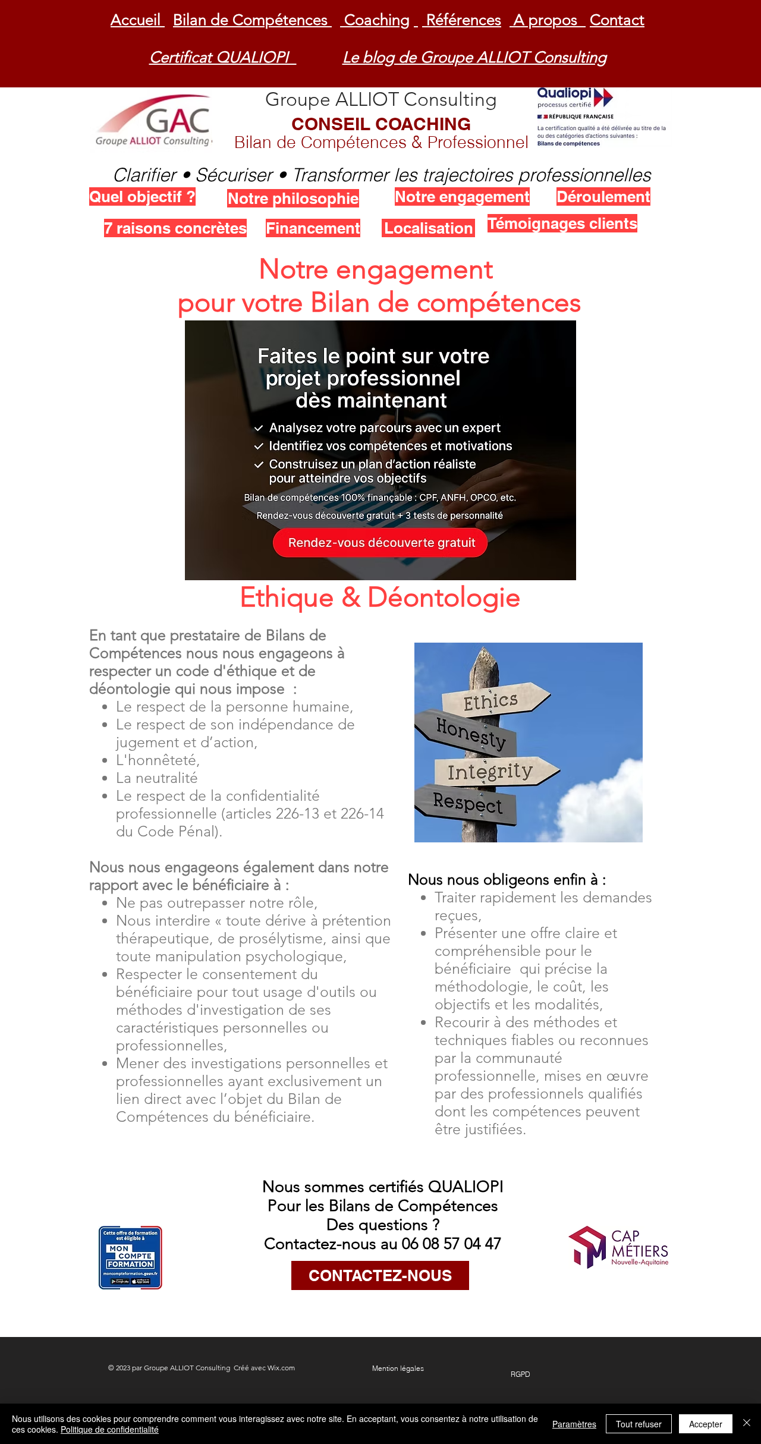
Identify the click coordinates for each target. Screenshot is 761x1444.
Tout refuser (639, 1424)
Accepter (705, 1424)
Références (461, 20)
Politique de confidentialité (110, 1429)
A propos (548, 20)
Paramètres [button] (574, 1424)
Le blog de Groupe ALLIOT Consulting (474, 57)
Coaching (375, 20)
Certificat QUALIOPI (223, 57)
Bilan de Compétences (252, 20)
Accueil (138, 20)
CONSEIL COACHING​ (381, 132)
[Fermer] (747, 1423)
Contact (617, 20)
